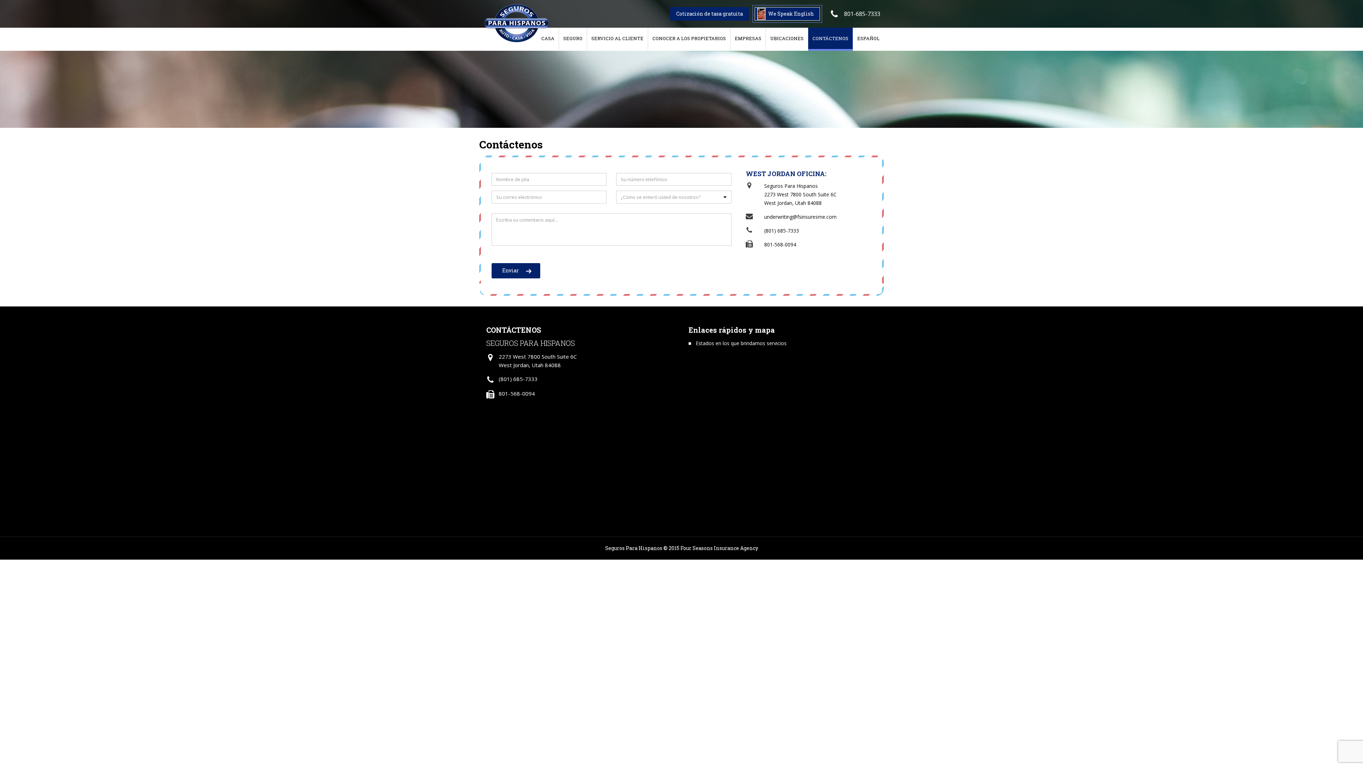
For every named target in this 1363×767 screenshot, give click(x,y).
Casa (547, 38)
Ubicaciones (787, 38)
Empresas (748, 38)
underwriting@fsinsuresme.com (800, 216)
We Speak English (791, 13)
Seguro (572, 38)
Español (868, 38)
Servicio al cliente (617, 38)
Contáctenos (830, 38)
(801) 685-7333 (781, 230)
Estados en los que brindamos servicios (741, 343)
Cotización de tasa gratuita (709, 13)
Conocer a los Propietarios (689, 38)
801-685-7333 (862, 14)
